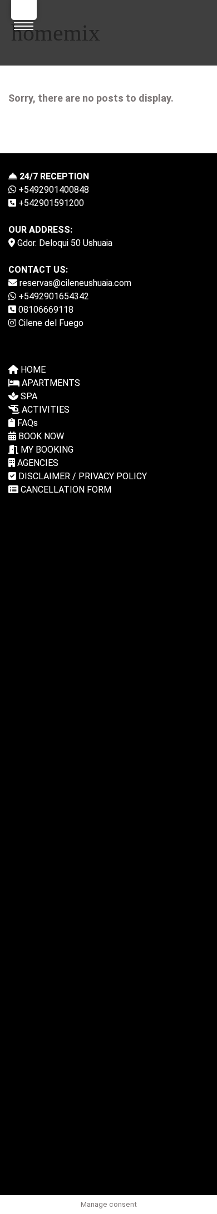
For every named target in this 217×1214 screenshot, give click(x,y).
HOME (32, 369)
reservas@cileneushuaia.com (74, 283)
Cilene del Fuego (49, 323)
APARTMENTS (49, 383)
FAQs (26, 423)
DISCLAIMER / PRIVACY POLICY (81, 476)
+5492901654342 (52, 296)
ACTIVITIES (44, 409)
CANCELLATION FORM (64, 489)
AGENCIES (36, 463)
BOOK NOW (40, 436)
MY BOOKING (45, 449)
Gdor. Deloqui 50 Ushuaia (63, 243)
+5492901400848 (52, 189)
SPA (27, 396)
